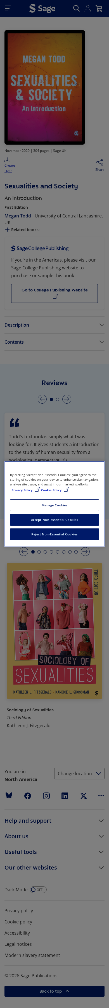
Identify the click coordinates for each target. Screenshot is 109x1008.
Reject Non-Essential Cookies (54, 534)
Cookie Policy (51, 490)
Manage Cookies (55, 505)
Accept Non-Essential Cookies (54, 520)
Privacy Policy (22, 490)
